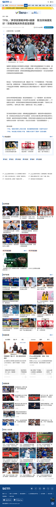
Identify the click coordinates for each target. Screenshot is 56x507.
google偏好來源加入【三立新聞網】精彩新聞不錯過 (16, 173)
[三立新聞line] (44, 488)
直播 (40, 5)
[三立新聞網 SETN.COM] (3, 5)
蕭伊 (41, 339)
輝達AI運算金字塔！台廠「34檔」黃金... (40, 176)
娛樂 (50, 5)
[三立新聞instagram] (40, 488)
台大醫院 (7, 339)
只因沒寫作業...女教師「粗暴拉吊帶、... (14, 179)
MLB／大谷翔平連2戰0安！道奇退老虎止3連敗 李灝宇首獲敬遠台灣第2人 (10, 445)
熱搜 (36, 5)
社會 (47, 5)
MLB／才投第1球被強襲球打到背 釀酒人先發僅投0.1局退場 (44, 475)
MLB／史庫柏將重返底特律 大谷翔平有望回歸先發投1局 (27, 460)
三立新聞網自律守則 (33, 493)
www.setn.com (16, 503)
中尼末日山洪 (12, 5)
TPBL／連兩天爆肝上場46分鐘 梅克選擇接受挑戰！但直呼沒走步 (27, 129)
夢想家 (14, 66)
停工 (48, 339)
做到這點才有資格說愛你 (37, 179)
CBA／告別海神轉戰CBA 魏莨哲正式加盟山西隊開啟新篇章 (27, 475)
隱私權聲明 (22, 493)
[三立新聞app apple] (7, 499)
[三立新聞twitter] (48, 488)
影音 (33, 5)
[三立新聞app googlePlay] (18, 499)
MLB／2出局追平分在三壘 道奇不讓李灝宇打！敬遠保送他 (10, 460)
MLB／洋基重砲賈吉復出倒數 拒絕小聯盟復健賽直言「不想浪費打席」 (27, 445)
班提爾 (38, 66)
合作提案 (43, 493)
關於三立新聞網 (13, 493)
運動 (26, 5)
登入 (53, 2)
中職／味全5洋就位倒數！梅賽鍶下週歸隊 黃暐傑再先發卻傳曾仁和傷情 (10, 475)
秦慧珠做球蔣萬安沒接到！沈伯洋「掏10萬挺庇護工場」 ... (28, 329)
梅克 (10, 87)
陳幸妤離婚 (20, 5)
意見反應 (50, 493)
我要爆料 (4, 496)
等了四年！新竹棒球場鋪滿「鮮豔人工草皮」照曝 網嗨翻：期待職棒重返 (44, 445)
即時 (6, 5)
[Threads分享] (4, 38)
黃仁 (23, 339)
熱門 (29, 5)
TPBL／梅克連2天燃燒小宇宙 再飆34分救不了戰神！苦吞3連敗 (26, 131)
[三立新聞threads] (52, 488)
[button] (48, 2)
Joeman (33, 339)
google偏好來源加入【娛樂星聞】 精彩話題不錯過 (42, 173)
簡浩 (30, 71)
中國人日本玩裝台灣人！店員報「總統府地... (15, 176)
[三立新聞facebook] (35, 488)
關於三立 (4, 493)
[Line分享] (4, 34)
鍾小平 (15, 339)
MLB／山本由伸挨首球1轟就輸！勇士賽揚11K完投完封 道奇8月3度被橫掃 (44, 460)
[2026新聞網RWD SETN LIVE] (11, 2)
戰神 (27, 66)
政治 (43, 5)
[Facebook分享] (4, 31)
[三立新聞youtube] (31, 488)
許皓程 (29, 113)
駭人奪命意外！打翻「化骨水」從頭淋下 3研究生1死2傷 (27, 217)
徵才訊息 (12, 496)
